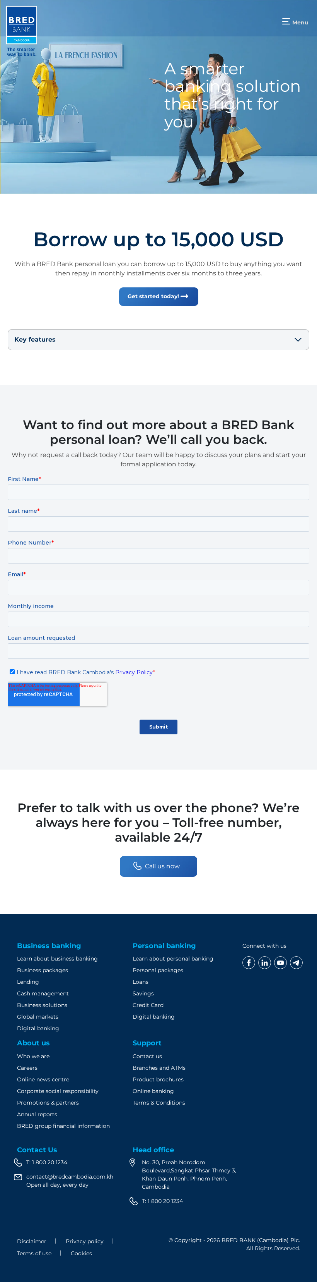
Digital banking (38, 1028)
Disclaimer (31, 1241)
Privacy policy (85, 1241)
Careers (27, 1067)
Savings (143, 993)
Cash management (43, 993)
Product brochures (158, 1079)
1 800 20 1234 (49, 1162)
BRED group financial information (63, 1125)
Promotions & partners (48, 1102)
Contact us (147, 1056)
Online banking (153, 1091)
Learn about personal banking (173, 958)
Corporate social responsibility (58, 1091)
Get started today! (153, 296)
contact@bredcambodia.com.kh (69, 1176)
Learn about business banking (57, 958)
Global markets (37, 1016)
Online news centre (43, 1079)
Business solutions (42, 1005)
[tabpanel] (158, 97)
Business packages (42, 970)
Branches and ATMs (159, 1067)
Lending (28, 981)
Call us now (162, 866)
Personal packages (158, 970)
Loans (140, 981)
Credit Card (148, 1005)
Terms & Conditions (159, 1102)
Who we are (33, 1056)
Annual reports (37, 1114)
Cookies (81, 1253)
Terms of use (34, 1253)
